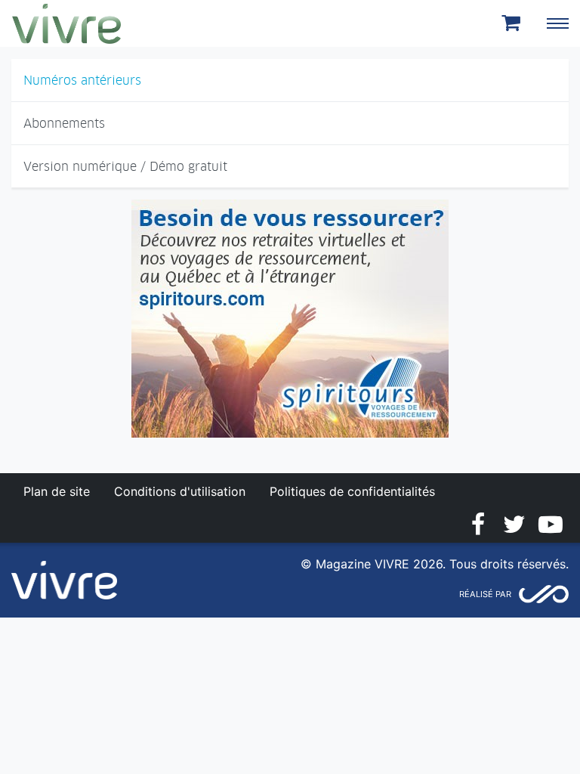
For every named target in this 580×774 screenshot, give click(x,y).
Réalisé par (485, 594)
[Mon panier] (513, 23)
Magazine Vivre (66, 23)
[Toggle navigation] (557, 23)
